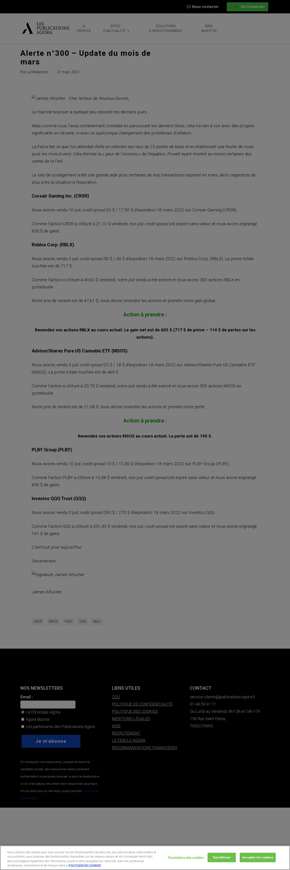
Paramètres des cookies (186, 857)
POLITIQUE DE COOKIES (85, 865)
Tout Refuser (222, 857)
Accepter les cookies (257, 857)
